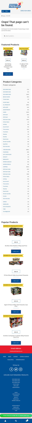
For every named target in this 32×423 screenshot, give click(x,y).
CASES (4, 112)
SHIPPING (5, 166)
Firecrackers (6, 129)
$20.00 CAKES (6, 96)
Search (16, 421)
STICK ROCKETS (6, 206)
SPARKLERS (5, 204)
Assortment (6, 126)
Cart (24, 420)
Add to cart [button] (8, 74)
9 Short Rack (6, 122)
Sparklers (5, 144)
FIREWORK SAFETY (20, 359)
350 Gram (5, 117)
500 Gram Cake (6, 119)
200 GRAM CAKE (7, 89)
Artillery (5, 124)
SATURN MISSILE (7, 164)
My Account (5, 421)
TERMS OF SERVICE (24, 356)
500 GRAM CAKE (7, 94)
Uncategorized (6, 211)
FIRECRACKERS (6, 149)
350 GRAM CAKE (7, 91)
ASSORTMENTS (6, 109)
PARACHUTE (5, 159)
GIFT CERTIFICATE (7, 154)
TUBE (4, 209)
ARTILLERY (5, 107)
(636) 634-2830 (26, 11)
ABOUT (9, 356)
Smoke (4, 196)
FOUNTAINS (5, 152)
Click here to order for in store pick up (16, 415)
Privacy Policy (11, 359)
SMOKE (5, 201)
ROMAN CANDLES (7, 161)
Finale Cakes (6, 99)
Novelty (5, 136)
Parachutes (5, 139)
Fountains (5, 131)
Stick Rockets (6, 146)
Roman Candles (7, 141)
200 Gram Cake (6, 169)
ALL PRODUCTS (6, 104)
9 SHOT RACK (6, 102)
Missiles (5, 134)
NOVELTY (5, 156)
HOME (4, 356)
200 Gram (5, 114)
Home (4, 15)
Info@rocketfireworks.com (16, 351)
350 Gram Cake (6, 171)
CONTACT (15, 356)
